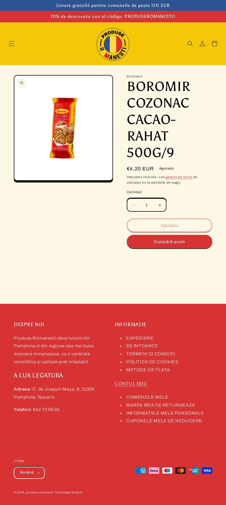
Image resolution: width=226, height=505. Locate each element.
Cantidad (134, 192)
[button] (12, 43)
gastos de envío (179, 177)
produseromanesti (39, 492)
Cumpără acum (169, 242)
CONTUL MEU (131, 384)
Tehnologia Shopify (69, 492)
